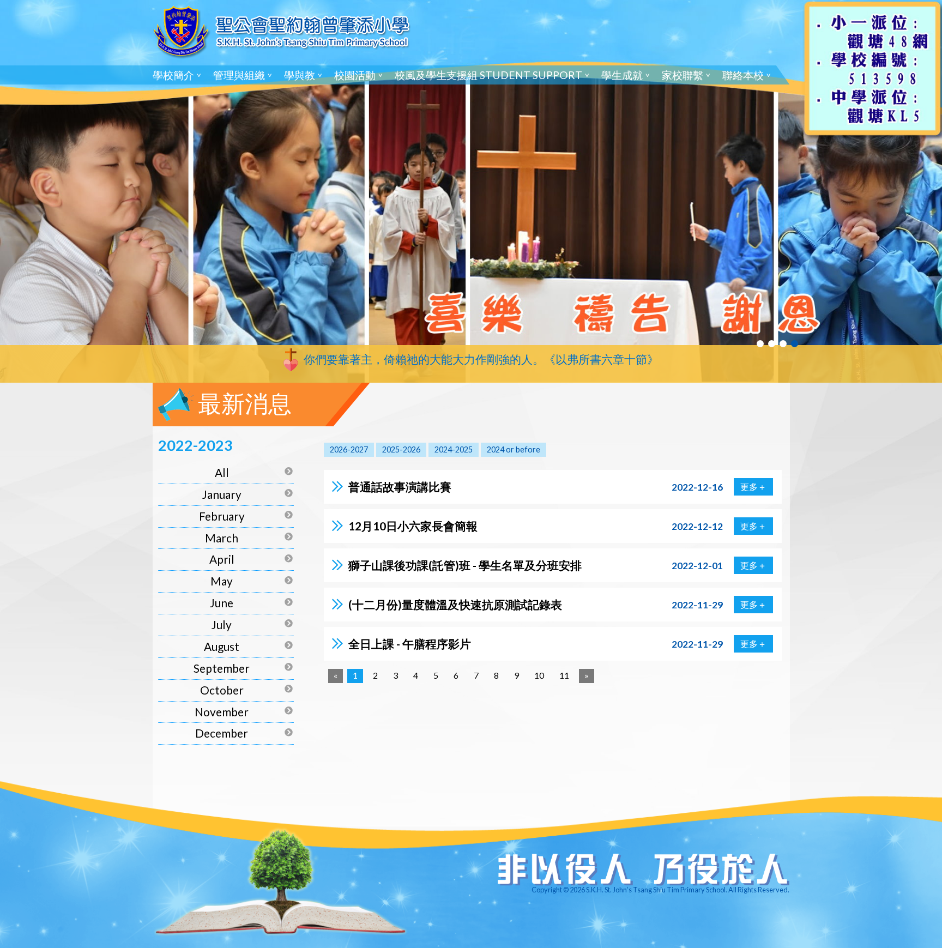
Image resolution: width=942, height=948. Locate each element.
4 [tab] (794, 343)
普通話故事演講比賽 (399, 486)
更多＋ (753, 486)
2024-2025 (453, 449)
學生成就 (622, 75)
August (221, 646)
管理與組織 (239, 75)
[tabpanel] (471, 191)
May (221, 581)
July (222, 624)
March (221, 538)
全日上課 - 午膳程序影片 (409, 643)
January (221, 494)
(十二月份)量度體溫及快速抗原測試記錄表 (455, 604)
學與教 (299, 75)
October (222, 690)
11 (564, 675)
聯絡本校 (743, 75)
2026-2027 (349, 449)
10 (539, 675)
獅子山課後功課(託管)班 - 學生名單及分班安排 (465, 565)
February (222, 516)
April (221, 559)
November (222, 711)
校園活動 (355, 75)
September (222, 668)
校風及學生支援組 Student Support (488, 75)
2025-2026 (401, 449)
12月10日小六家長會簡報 (413, 526)
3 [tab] (783, 343)
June (221, 602)
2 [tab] (771, 343)
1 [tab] (760, 343)
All (222, 472)
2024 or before (513, 449)
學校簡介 (173, 75)
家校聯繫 (682, 75)
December (221, 733)
